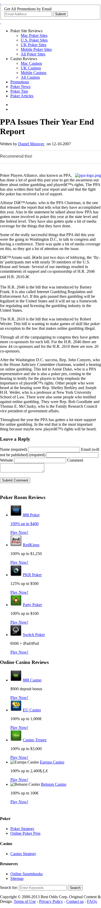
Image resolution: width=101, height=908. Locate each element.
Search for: (9, 887)
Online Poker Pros (25, 833)
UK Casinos (31, 68)
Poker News (20, 86)
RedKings (31, 545)
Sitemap (17, 878)
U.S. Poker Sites (34, 40)
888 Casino (32, 680)
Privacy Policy (51, 901)
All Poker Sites (33, 54)
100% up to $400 (24, 523)
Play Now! (19, 532)
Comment (75, 460)
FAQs (92, 901)
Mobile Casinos (33, 72)
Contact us (75, 901)
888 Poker (31, 515)
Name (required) (13, 449)
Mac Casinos (31, 63)
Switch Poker (34, 634)
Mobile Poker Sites (36, 49)
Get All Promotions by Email (28, 9)
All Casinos (30, 77)
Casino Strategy (23, 853)
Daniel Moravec (31, 144)
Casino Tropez (35, 740)
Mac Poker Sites (34, 35)
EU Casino (32, 710)
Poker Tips (19, 91)
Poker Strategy (22, 828)
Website (6, 460)
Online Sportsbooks (26, 874)
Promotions (19, 82)
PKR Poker (32, 575)
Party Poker (32, 604)
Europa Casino (52, 762)
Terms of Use (25, 901)
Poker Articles (21, 96)
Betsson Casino (53, 784)
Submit (60, 14)
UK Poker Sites (33, 45)
